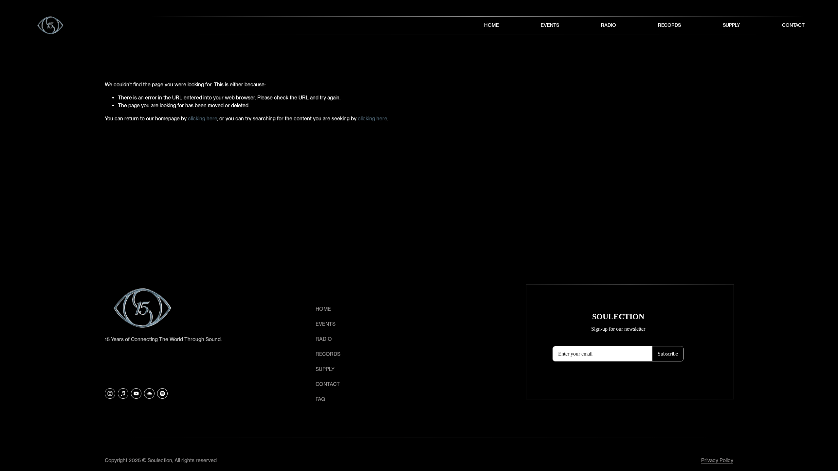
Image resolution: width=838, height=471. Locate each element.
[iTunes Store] (123, 393)
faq (320, 399)
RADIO (324, 339)
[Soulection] (162, 393)
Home (491, 25)
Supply (731, 25)
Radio (608, 25)
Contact (793, 25)
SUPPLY (325, 369)
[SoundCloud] (149, 393)
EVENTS (326, 324)
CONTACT (328, 384)
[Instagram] (110, 393)
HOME (323, 309)
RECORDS (328, 354)
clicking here (202, 118)
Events (550, 25)
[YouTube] (136, 393)
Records (669, 25)
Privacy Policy (717, 460)
